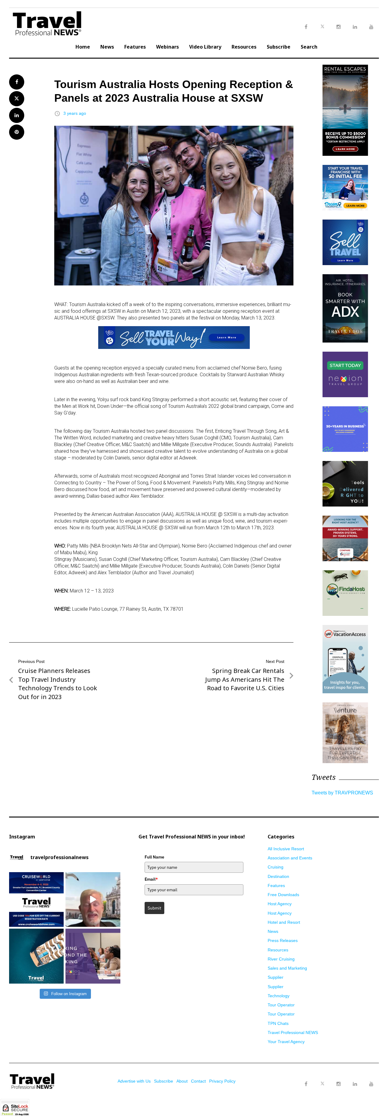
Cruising (275, 867)
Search (309, 46)
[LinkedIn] (355, 1084)
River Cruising (281, 959)
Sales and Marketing (287, 968)
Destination (278, 876)
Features (135, 46)
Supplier (275, 977)
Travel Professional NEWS (293, 1032)
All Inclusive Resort (286, 848)
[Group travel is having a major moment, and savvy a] (36, 956)
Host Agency (280, 903)
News (107, 46)
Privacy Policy (222, 1081)
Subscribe (278, 46)
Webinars (167, 46)
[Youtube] (371, 1084)
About (182, 1081)
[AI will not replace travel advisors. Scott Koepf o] (92, 899)
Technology (278, 995)
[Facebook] (305, 1084)
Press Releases (283, 940)
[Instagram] (338, 1084)
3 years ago (74, 113)
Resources (244, 46)
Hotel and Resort (284, 922)
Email (151, 879)
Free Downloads (283, 894)
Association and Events (290, 857)
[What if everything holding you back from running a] (92, 956)
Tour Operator (281, 1004)
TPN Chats (278, 1023)
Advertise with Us (134, 1081)
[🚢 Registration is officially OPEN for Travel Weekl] (36, 899)
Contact (198, 1081)
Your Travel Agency (286, 1041)
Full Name (154, 857)
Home (82, 46)
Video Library (205, 46)
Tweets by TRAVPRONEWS (342, 792)
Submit (154, 908)
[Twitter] (322, 1078)
